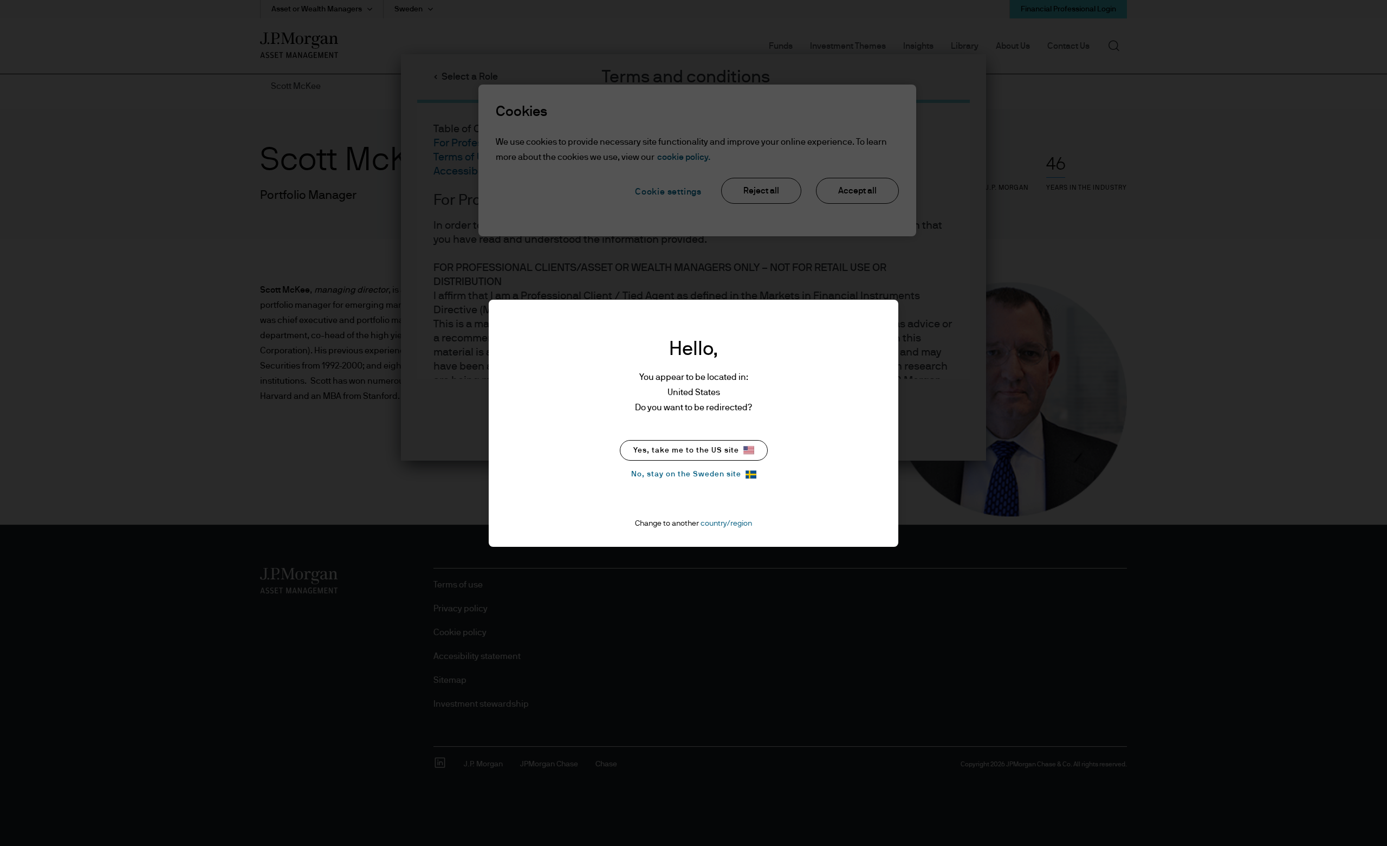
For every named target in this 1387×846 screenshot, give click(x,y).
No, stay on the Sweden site (686, 474)
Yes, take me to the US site (686, 450)
